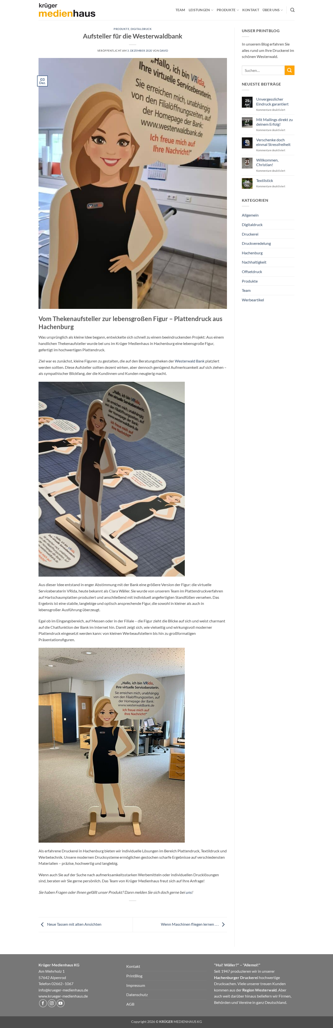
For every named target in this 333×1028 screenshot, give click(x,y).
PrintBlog (134, 975)
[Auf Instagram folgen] (52, 1003)
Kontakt (250, 10)
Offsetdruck (252, 271)
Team (180, 10)
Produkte (121, 28)
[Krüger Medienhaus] (67, 10)
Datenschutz (137, 994)
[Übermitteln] (289, 70)
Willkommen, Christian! (267, 162)
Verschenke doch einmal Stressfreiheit (273, 142)
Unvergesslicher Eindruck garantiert (272, 101)
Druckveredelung (256, 243)
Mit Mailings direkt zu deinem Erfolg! (274, 121)
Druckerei (250, 234)
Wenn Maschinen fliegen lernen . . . (190, 924)
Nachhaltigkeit (254, 262)
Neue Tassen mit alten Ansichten (73, 924)
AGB (130, 1004)
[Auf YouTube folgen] (61, 1003)
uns (189, 892)
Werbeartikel (253, 299)
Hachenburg (252, 252)
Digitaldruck (141, 28)
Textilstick (264, 180)
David (164, 50)
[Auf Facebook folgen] (43, 1003)
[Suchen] (292, 10)
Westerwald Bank (190, 361)
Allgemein (250, 215)
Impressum (135, 985)
